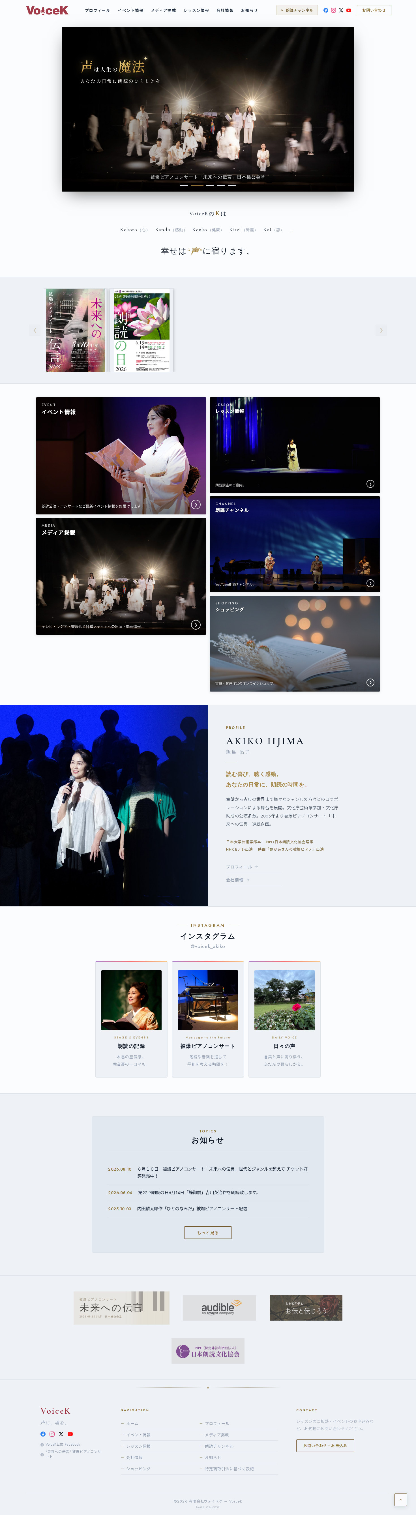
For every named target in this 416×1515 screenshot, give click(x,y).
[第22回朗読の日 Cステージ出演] (141, 330)
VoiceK (55, 1411)
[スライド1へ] (184, 185)
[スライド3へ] (208, 185)
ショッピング (136, 1469)
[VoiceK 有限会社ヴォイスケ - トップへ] (47, 10)
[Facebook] (325, 10)
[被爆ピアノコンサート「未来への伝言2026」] (75, 330)
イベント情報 (131, 10)
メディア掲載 (163, 10)
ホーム (130, 1423)
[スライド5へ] (232, 185)
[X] (341, 10)
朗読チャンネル (216, 1446)
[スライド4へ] (221, 185)
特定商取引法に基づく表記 (227, 1469)
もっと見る (208, 1233)
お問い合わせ (374, 10)
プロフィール (98, 10)
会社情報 (224, 10)
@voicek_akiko (208, 946)
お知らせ (249, 10)
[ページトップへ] (400, 1499)
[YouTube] (348, 10)
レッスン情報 (196, 10)
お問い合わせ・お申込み (325, 1446)
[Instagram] (333, 10)
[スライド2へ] (195, 185)
